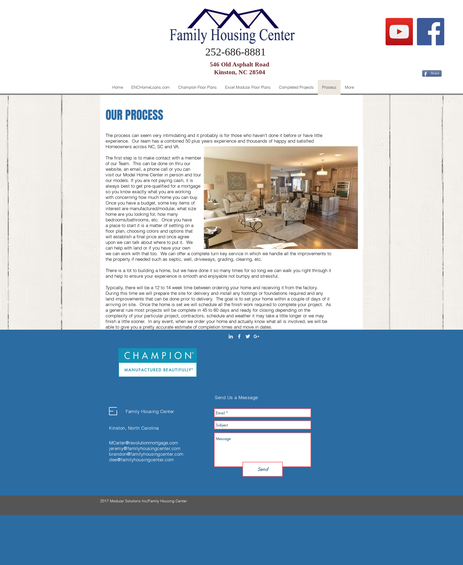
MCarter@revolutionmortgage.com (143, 442)
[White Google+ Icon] (256, 336)
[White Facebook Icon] (239, 336)
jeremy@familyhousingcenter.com (144, 448)
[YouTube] (399, 31)
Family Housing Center (150, 411)
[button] (197, 87)
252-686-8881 (235, 52)
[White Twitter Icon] (248, 336)
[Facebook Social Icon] (430, 31)
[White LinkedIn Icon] (231, 336)
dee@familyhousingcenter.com (141, 459)
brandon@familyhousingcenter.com (146, 454)
